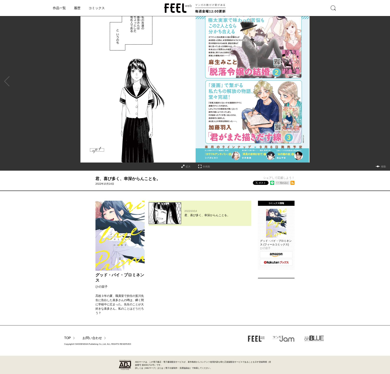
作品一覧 (59, 8)
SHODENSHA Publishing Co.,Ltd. (90, 344)
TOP (67, 338)
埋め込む (284, 183)
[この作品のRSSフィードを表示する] (292, 183)
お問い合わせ (92, 338)
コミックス (97, 8)
